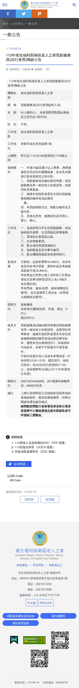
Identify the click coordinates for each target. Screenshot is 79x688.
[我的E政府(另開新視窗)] (14, 640)
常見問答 (38, 565)
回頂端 (49, 499)
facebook (8, 14)
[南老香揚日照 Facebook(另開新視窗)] (39, 658)
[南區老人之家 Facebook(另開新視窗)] (60, 640)
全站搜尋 (74, 5)
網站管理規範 (20, 623)
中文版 (31, 603)
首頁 (6, 23)
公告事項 (18, 23)
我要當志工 (56, 565)
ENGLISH (46, 603)
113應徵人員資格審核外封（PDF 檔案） (41, 443)
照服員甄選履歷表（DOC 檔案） (36, 451)
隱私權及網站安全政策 (21, 616)
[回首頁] (39, 5)
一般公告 (32, 23)
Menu (5, 5)
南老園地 (22, 565)
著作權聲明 (58, 616)
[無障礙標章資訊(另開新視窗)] (34, 640)
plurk (39, 14)
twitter (24, 14)
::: (7, 48)
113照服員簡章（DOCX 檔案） (35, 447)
